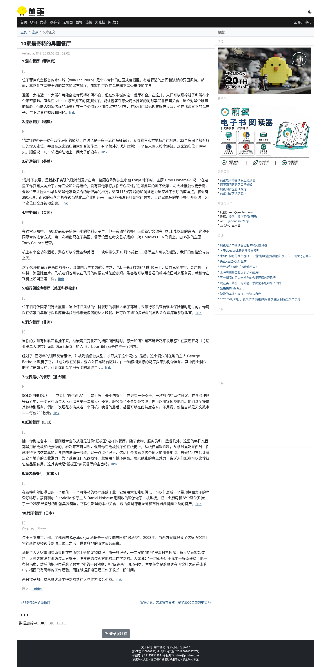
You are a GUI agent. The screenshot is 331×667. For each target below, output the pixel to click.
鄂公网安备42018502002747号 (180, 651)
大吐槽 (100, 22)
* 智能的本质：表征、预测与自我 (239, 294)
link (72, 112)
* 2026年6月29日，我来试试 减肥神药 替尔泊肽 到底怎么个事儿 (259, 299)
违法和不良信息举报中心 (165, 659)
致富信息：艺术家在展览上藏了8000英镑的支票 (174, 602)
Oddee (37, 589)
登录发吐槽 (117, 633)
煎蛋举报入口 (140, 659)
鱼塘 (79, 22)
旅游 (35, 32)
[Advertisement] (264, 347)
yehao (27, 53)
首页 (23, 22)
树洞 (33, 22)
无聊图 (68, 22)
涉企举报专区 (190, 659)
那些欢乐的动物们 (37, 602)
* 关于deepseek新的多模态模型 (238, 250)
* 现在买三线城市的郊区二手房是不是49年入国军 (250, 283)
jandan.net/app (238, 221)
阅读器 (113, 22)
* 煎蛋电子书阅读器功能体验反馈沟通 (242, 245)
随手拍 (55, 22)
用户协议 (159, 647)
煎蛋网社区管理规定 (233, 189)
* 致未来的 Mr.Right (231, 288)
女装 (43, 22)
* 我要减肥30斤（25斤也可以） (238, 267)
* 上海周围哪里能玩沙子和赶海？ (239, 272)
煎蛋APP (185, 647)
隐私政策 (172, 647)
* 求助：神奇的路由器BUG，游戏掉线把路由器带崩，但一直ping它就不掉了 (267, 256)
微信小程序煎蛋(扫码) (243, 216)
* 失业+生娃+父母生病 (232, 261)
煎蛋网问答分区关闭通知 (236, 184)
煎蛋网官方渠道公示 (233, 193)
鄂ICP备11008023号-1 (145, 651)
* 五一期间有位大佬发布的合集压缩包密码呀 (247, 277)
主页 (23, 32)
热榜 (88, 22)
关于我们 (146, 647)
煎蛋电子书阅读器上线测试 (237, 180)
